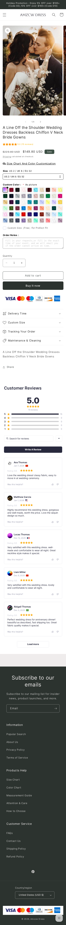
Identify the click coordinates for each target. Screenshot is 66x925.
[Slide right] (40, 121)
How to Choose (16, 811)
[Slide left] (25, 121)
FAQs (9, 833)
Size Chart (13, 779)
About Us (12, 742)
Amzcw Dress (37, 919)
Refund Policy (15, 856)
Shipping (7, 156)
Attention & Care (16, 803)
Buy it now (33, 285)
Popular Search (16, 734)
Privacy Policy (15, 749)
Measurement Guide (19, 795)
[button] (4, 14)
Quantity (7, 255)
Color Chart (13, 787)
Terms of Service (17, 757)
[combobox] (59, 438)
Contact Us (13, 840)
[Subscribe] (55, 708)
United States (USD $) (31, 894)
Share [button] (10, 366)
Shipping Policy (16, 848)
